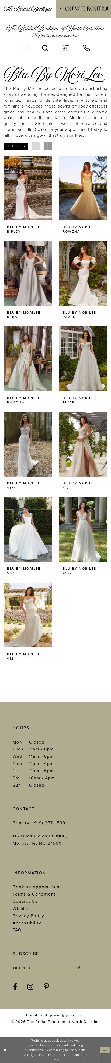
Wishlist (21, 908)
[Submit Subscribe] (78, 968)
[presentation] (28, 188)
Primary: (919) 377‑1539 (39, 823)
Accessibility (27, 923)
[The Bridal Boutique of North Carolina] (55, 31)
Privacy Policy (28, 915)
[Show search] (45, 48)
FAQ (17, 930)
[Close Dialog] (5, 1050)
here (55, 1059)
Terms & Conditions (34, 894)
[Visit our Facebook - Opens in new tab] (15, 987)
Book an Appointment (37, 887)
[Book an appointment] (66, 48)
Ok (105, 1050)
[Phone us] (86, 48)
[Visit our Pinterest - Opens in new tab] (46, 987)
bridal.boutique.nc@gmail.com (55, 1015)
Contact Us (25, 901)
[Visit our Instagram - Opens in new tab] (30, 987)
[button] (24, 48)
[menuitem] (28, 9)
